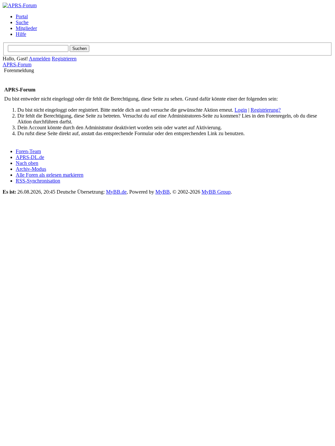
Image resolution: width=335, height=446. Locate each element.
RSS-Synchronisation (38, 180)
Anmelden (39, 58)
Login (241, 110)
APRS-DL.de (30, 157)
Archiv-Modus (31, 169)
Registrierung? (266, 110)
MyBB (162, 192)
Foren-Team (28, 151)
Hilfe (21, 34)
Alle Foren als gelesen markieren (49, 175)
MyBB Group (216, 192)
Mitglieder (26, 28)
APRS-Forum (17, 64)
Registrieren (64, 58)
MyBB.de (116, 192)
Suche (22, 22)
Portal (22, 16)
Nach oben (27, 163)
